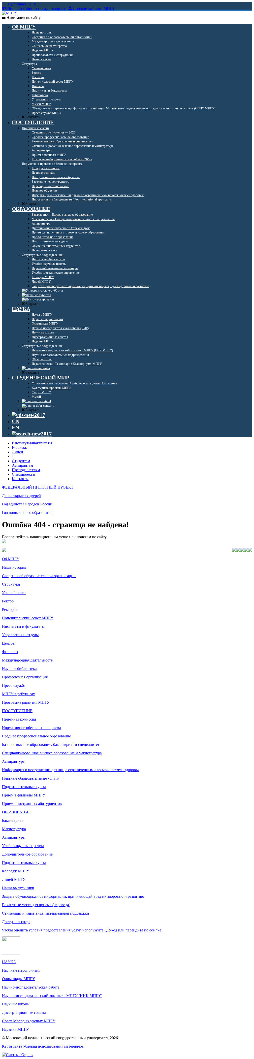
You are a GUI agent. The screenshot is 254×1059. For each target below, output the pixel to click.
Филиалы (10, 652)
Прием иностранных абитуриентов (32, 803)
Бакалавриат (12, 820)
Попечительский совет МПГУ (27, 618)
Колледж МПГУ (15, 871)
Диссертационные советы (24, 1012)
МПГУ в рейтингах (18, 694)
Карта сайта (12, 1046)
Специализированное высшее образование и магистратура (52, 753)
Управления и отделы (20, 635)
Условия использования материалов (53, 1046)
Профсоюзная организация (25, 677)
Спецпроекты (23, 474)
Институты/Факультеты (32, 443)
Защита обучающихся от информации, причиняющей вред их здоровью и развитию (73, 896)
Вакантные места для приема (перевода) (36, 905)
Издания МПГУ (15, 1029)
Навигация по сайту (23, 17)
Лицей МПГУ (14, 879)
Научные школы (16, 1004)
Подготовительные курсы (24, 787)
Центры (8, 643)
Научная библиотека (19, 668)
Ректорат (9, 609)
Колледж (19, 447)
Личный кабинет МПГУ (94, 8)
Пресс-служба (14, 685)
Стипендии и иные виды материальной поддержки (45, 913)
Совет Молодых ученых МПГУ (28, 1021)
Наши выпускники (18, 888)
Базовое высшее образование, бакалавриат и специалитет (50, 744)
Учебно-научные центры (23, 846)
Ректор (8, 601)
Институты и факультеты (23, 626)
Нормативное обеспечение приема (31, 728)
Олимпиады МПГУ (18, 979)
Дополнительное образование (27, 854)
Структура (11, 584)
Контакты (20, 479)
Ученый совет (14, 593)
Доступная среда (16, 922)
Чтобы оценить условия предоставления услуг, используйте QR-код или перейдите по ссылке (81, 930)
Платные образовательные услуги (31, 778)
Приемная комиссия (19, 719)
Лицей (17, 452)
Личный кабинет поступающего (36, 8)
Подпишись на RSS (22, 4)
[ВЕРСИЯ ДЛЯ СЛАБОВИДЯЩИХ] (28, 415)
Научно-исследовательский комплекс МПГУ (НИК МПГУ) (52, 995)
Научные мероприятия (21, 970)
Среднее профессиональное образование (36, 736)
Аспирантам (22, 465)
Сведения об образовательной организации (39, 576)
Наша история (14, 567)
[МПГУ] (9, 13)
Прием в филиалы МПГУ (23, 795)
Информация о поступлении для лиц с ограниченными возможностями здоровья (70, 770)
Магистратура (14, 829)
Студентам (21, 461)
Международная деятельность (27, 660)
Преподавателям (26, 470)
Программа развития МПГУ (26, 702)
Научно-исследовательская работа (31, 987)
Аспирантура (13, 761)
